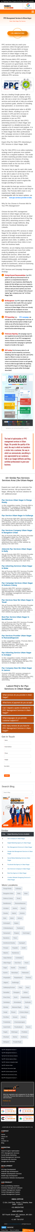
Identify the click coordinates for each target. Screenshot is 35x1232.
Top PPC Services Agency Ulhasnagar (10, 1059)
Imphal (14, 913)
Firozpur (5, 948)
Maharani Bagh (16, 1007)
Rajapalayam (18, 977)
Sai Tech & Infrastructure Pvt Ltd (14, 1224)
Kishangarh (6, 923)
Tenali (18, 898)
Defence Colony (8, 898)
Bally (18, 893)
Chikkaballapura (8, 928)
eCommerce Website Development (12, 1178)
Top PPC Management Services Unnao (10, 1052)
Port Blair (6, 1017)
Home (11, 21)
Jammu (15, 908)
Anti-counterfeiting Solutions (10, 1186)
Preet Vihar (6, 997)
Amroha (22, 913)
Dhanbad (6, 1037)
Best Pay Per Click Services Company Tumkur (10, 1074)
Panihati (28, 977)
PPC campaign (24, 317)
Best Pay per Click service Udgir (9, 1068)
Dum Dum (18, 962)
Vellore (26, 992)
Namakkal (6, 992)
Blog (2, 1143)
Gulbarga (18, 888)
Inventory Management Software (11, 1188)
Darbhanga (15, 982)
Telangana (16, 992)
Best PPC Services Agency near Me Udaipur (10, 1071)
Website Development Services (11, 1173)
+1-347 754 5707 (17, 1219)
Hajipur (16, 923)
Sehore (20, 918)
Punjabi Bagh (17, 1042)
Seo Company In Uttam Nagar (16, 838)
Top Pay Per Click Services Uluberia (10, 1055)
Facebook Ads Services (9, 1159)
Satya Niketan (7, 957)
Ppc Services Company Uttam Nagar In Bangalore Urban (17, 531)
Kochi (15, 997)
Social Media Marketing (8, 1155)
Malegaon (6, 1042)
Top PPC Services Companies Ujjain (10, 1062)
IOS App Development (8, 1169)
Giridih (24, 948)
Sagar (5, 967)
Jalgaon (5, 982)
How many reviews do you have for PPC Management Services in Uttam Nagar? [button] (17, 728)
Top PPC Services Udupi (7, 1065)
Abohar (15, 1037)
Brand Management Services (10, 1157)
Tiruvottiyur (22, 967)
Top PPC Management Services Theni (10, 1049)
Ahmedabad (17, 1002)
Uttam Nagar (16, 21)
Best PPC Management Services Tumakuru (10, 1077)
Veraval (15, 1017)
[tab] (17, 696)
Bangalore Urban (8, 893)
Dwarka (5, 913)
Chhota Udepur (23, 1012)
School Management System (10, 1192)
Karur (27, 987)
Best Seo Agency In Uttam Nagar (16, 873)
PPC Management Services (10, 1153)
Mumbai (5, 1007)
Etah (4, 918)
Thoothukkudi (18, 1027)
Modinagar (14, 1032)
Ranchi (28, 1027)
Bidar (26, 893)
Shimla (23, 1017)
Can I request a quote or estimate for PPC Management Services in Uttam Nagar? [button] (17, 710)
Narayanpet (6, 933)
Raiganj (16, 933)
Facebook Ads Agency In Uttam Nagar (18, 864)
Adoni (12, 918)
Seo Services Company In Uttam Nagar (18, 869)
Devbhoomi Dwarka (9, 943)
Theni (15, 938)
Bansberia (6, 938)
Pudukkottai (6, 1022)
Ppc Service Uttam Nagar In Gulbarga (17, 515)
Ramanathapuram (20, 903)
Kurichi (5, 972)
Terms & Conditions (14, 1230)
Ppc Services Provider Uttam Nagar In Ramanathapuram (17, 637)
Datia (20, 987)
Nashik (13, 967)
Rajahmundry (25, 997)
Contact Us (4, 1141)
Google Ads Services (8, 1161)
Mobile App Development (9, 1176)
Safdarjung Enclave (9, 987)
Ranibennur (15, 953)
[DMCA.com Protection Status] (7, 1227)
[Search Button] (30, 792)
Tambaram (20, 928)
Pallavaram (25, 972)
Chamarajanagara (19, 1022)
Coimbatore (19, 957)
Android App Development (9, 1171)
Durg (26, 1007)
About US (4, 1136)
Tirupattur (15, 948)
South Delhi (6, 1027)
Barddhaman (7, 903)
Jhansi (23, 908)
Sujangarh (22, 943)
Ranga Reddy (7, 888)
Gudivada (28, 1002)
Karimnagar (26, 933)
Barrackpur (15, 972)
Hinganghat (6, 977)
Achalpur (6, 908)
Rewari (13, 1012)
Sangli (5, 1012)
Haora (26, 962)
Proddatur (24, 1032)
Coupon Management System (11, 1190)
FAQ (2, 1139)
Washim (5, 953)
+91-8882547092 (17, 33)
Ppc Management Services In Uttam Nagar (19, 847)
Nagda (5, 1032)
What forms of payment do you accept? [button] (17, 703)
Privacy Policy (4, 1230)
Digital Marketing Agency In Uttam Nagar (19, 843)
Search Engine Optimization (10, 1151)
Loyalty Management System (10, 1194)
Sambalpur (6, 1002)
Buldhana (24, 1037)
